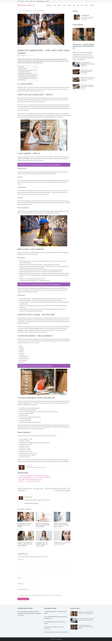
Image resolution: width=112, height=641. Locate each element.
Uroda (82, 5)
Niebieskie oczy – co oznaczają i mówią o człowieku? (62, 543)
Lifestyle (64, 5)
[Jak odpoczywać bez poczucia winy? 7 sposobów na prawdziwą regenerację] (76, 85)
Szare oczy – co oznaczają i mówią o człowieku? (30, 481)
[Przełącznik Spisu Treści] (35, 67)
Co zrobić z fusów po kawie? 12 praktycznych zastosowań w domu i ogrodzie (86, 71)
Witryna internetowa (23, 589)
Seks (78, 5)
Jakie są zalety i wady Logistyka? (25, 73)
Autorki (27, 1)
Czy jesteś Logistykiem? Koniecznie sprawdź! (28, 78)
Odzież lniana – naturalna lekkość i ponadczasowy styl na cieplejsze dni (83, 46)
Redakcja (47, 1)
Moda (74, 5)
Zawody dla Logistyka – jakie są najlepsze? (27, 76)
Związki (92, 5)
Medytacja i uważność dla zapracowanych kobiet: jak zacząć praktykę (42, 525)
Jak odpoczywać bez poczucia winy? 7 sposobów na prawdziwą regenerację (87, 86)
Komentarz (21, 559)
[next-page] (75, 93)
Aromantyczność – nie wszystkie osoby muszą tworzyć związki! (42, 544)
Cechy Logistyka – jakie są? (24, 71)
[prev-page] (73, 93)
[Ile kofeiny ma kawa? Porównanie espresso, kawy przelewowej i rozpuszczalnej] (76, 77)
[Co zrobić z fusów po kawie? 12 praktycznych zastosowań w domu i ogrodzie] (76, 70)
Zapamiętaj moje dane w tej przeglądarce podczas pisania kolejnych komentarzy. (40, 595)
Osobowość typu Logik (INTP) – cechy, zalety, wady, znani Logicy (34, 475)
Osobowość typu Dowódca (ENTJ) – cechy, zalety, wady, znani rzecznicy (61, 525)
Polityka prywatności (40, 1)
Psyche (69, 5)
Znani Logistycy (22, 79)
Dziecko (59, 5)
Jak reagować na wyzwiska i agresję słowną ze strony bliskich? (25, 525)
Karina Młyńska (23, 55)
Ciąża (55, 5)
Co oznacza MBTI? (22, 68)
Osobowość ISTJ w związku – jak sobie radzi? (28, 74)
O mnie (31, 1)
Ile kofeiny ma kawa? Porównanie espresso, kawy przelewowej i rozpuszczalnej (87, 79)
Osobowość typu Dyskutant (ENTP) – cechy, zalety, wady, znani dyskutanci (25, 544)
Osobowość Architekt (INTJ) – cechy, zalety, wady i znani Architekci (34, 477)
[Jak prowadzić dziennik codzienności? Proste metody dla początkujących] (76, 62)
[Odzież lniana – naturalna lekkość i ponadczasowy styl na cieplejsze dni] (83, 34)
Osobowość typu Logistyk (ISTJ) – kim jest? (27, 70)
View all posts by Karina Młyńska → (32, 503)
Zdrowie (86, 5)
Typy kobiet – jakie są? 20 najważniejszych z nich (30, 479)
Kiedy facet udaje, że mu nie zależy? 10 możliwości (56, 632)
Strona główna (49, 5)
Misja (35, 1)
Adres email (21, 583)
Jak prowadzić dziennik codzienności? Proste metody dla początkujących (87, 64)
